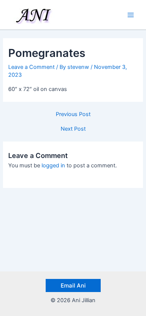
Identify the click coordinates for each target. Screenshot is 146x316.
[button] (73, 285)
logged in (53, 165)
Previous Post (73, 114)
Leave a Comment (31, 67)
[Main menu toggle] (131, 15)
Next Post (73, 129)
